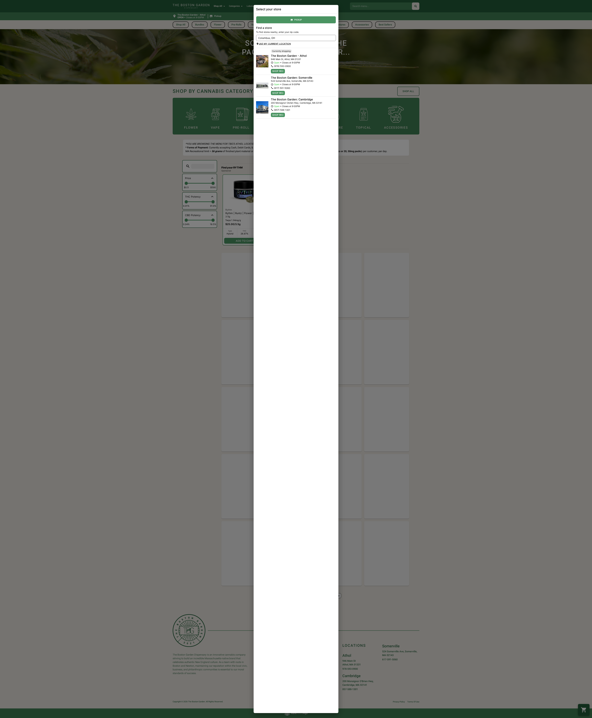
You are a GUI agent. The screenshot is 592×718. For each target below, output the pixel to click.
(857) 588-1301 (282, 110)
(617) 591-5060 (282, 88)
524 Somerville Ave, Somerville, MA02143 (292, 81)
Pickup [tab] (298, 19)
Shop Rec (278, 71)
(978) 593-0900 (282, 66)
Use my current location (275, 43)
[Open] (333, 38)
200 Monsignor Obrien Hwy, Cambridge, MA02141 (296, 102)
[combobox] (293, 38)
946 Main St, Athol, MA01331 (286, 59)
